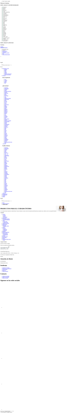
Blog (3, 53)
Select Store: (2, 411)
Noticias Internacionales (6, 54)
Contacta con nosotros (5, 52)
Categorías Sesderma (5, 203)
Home (3, 202)
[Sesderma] (4, 61)
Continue (1, 46)
